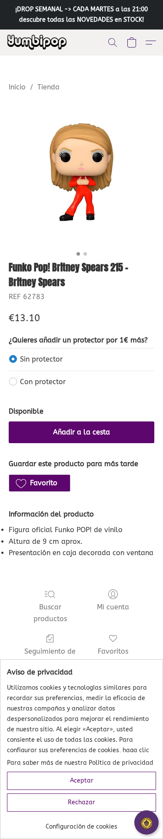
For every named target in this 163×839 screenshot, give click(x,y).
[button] (39, 43)
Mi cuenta (113, 607)
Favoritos (113, 651)
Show (146, 822)
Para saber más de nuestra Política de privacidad (80, 763)
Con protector (43, 382)
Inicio (17, 87)
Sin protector (41, 359)
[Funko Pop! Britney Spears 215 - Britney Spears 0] (81, 174)
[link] (81, 823)
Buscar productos (50, 612)
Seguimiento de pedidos (50, 657)
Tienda (48, 87)
